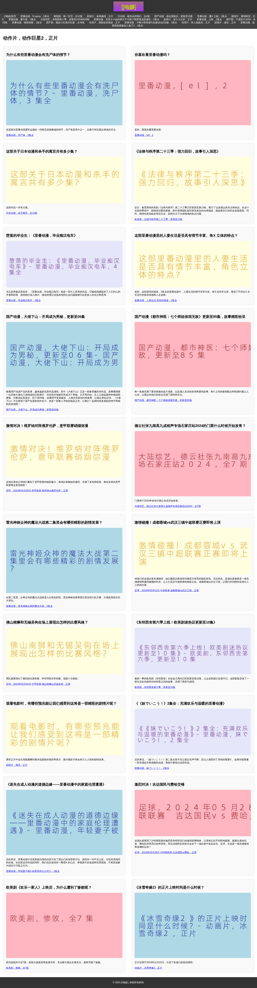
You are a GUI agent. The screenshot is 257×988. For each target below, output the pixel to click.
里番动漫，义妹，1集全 (209, 19)
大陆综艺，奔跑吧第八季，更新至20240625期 (64, 19)
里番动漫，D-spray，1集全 (35, 16)
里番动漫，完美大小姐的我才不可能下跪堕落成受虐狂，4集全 (126, 19)
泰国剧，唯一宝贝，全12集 (68, 16)
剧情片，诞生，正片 (225, 22)
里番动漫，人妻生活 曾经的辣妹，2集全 (156, 300)
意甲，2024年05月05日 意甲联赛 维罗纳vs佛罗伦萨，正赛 (37, 490)
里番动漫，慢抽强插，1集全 (27, 22)
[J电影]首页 (10, 16)
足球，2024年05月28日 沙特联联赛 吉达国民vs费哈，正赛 (165, 852)
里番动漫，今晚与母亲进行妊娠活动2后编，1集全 (150, 22)
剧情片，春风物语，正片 (100, 16)
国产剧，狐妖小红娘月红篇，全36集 (65, 22)
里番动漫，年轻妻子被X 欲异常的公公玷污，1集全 (33, 871)
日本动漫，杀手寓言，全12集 (21, 213)
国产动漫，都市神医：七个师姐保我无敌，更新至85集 (163, 400)
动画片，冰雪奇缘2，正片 (148, 968)
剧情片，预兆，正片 (17, 765)
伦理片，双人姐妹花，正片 (196, 22)
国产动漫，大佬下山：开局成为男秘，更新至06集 (32, 409)
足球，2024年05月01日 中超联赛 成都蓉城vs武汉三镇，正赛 (167, 590)
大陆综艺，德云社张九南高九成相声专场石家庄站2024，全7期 (168, 506)
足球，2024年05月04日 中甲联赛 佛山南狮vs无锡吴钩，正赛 (38, 684)
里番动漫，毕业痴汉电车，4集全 (23, 300)
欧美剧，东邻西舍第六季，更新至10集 (155, 687)
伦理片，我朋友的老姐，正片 (104, 22)
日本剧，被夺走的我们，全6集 (134, 16)
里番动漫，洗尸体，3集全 (20, 135)
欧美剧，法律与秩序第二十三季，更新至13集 (158, 219)
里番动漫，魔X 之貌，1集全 (212, 16)
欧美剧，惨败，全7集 (17, 968)
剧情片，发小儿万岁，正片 (178, 19)
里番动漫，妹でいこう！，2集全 (152, 768)
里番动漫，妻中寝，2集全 (22, 19)
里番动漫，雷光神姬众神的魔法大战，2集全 (29, 606)
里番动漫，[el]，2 (144, 135)
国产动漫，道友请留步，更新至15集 (173, 16)
